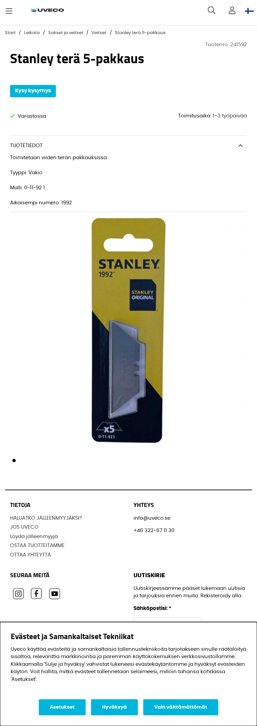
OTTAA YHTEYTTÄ (30, 554)
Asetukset (62, 707)
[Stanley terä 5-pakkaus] (14, 460)
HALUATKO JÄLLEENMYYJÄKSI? (46, 518)
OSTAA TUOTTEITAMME (37, 545)
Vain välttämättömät (180, 707)
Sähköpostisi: (152, 608)
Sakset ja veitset (65, 33)
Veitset (98, 33)
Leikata (32, 33)
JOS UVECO (24, 527)
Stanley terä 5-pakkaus (140, 33)
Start (10, 33)
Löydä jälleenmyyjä (34, 536)
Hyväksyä (114, 707)
